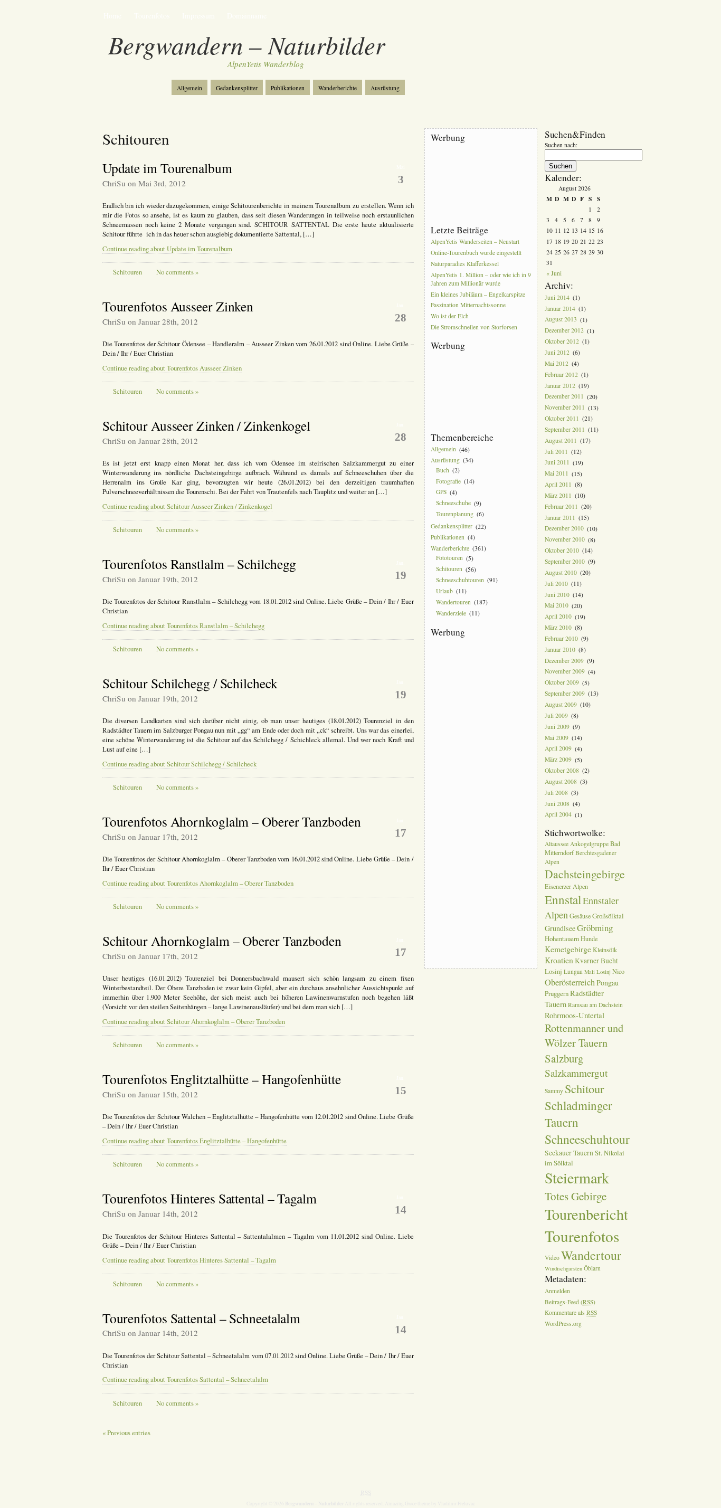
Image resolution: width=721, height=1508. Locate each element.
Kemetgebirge (568, 949)
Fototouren (449, 558)
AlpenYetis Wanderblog (265, 64)
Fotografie (448, 481)
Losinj (553, 971)
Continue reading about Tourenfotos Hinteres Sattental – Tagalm (189, 1260)
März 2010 (558, 627)
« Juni (554, 273)
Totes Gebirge (575, 1196)
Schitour (584, 1088)
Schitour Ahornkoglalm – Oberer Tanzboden (221, 941)
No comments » (177, 272)
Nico (618, 971)
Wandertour (591, 1255)
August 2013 (561, 320)
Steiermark (577, 1178)
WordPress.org (563, 1324)
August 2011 (561, 440)
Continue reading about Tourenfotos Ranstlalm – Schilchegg (183, 625)
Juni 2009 (557, 727)
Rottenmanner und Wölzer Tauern (584, 1035)
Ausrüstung (385, 88)
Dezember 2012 (564, 331)
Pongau (607, 983)
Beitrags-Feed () (570, 1302)
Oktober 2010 (562, 550)
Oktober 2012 (562, 341)
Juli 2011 (556, 452)
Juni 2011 (557, 463)
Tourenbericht (586, 1214)
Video (552, 1258)
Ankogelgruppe (589, 844)
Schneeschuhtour (587, 1139)
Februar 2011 (561, 506)
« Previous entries (126, 1432)
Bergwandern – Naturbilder (246, 44)
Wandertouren (453, 602)
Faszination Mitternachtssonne (468, 305)
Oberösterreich (570, 982)
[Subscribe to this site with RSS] (138, 83)
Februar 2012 (561, 374)
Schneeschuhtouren (460, 580)
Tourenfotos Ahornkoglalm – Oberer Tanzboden (231, 821)
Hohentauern (562, 938)
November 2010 (565, 540)
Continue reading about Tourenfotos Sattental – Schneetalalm (185, 1379)
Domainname (247, 16)
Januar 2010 (560, 649)
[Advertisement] (478, 184)
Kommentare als (571, 1313)
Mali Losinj (597, 971)
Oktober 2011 (562, 418)
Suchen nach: (561, 145)
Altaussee (556, 844)
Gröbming (595, 928)
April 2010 (558, 617)
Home (112, 16)
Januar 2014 (560, 308)
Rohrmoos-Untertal (574, 1015)
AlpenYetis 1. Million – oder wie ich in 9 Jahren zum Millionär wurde (481, 279)
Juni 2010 (557, 595)
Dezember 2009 (564, 661)
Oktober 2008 (562, 770)
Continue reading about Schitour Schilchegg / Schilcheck (179, 764)
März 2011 (558, 495)
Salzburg (564, 1058)
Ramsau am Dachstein (595, 1005)
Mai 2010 (556, 606)
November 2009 (565, 672)
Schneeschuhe (453, 503)
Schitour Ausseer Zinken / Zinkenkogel (206, 425)
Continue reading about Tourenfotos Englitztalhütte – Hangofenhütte (194, 1140)
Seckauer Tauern (569, 1153)
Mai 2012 (556, 363)
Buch (442, 470)
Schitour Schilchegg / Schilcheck (190, 683)
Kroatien (559, 960)
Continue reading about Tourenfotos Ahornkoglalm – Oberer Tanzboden (197, 883)
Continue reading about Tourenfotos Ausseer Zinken (172, 368)
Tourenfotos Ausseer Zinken (177, 306)
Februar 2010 (561, 638)
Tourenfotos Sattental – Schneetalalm (201, 1318)
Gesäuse (580, 916)
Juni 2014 (557, 297)
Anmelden (557, 1291)
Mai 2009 (556, 738)
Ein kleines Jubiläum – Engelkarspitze (478, 294)
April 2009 (558, 749)
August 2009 (561, 704)
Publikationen (288, 88)
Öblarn (592, 1268)
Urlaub (444, 591)
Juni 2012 (557, 352)
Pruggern (556, 993)
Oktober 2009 (562, 683)
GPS (441, 492)
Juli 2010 (556, 583)
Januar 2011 (560, 517)
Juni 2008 (557, 804)
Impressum (198, 16)
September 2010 (565, 561)
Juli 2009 (556, 715)
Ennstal (563, 899)
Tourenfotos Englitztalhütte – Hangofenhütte (221, 1079)
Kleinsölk (605, 949)
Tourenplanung (454, 514)
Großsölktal (608, 916)
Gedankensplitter (237, 88)
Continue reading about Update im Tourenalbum (167, 248)
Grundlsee (560, 928)
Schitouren (127, 272)
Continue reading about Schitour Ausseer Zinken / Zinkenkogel (187, 506)
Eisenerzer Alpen (566, 886)
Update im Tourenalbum (167, 168)
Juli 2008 (556, 792)
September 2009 (565, 693)
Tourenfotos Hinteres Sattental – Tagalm (209, 1198)
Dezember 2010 (564, 529)
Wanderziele (451, 613)
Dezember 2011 (564, 397)
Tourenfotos (151, 16)
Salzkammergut (576, 1072)
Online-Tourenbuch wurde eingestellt (476, 253)
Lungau (573, 971)
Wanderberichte (337, 88)
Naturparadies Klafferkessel (465, 264)
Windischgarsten (563, 1268)
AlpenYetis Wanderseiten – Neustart (475, 241)
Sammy (554, 1091)
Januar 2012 (560, 386)
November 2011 (565, 408)
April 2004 (558, 815)
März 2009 (558, 760)
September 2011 (565, 429)
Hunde (589, 938)
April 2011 (558, 484)
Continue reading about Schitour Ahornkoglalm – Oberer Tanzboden (193, 1021)
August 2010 (561, 572)
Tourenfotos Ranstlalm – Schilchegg (199, 564)
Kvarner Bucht (596, 960)
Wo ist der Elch (450, 316)
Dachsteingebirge (585, 873)
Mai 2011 (556, 474)
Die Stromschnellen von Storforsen (474, 327)
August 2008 (561, 781)
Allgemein (189, 88)
